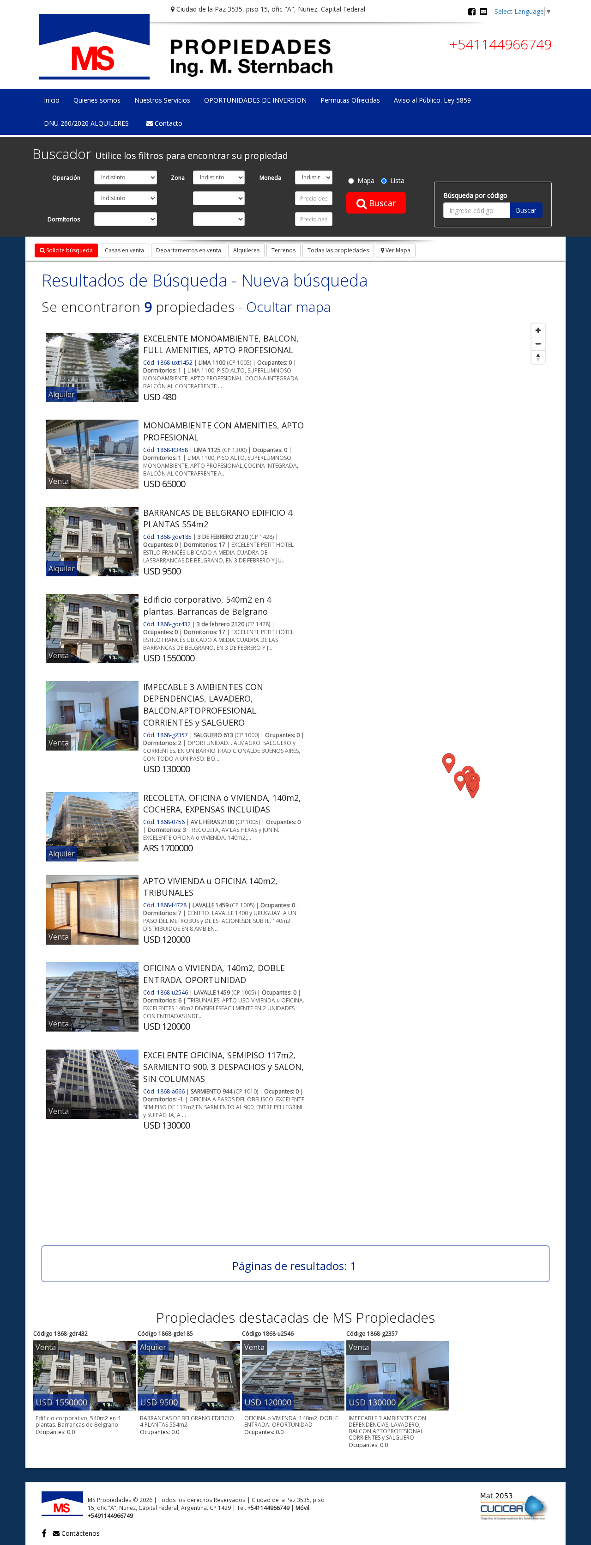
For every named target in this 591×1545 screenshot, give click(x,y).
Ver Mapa (397, 250)
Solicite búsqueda (69, 250)
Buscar (381, 202)
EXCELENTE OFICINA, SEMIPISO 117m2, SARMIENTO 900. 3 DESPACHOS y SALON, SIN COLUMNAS (223, 1067)
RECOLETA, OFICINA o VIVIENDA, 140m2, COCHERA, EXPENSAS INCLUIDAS (222, 803)
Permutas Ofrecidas (350, 100)
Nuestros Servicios (162, 100)
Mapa (365, 180)
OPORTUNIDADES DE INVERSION (255, 100)
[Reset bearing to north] (538, 357)
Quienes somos (97, 100)
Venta (58, 481)
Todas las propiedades (338, 250)
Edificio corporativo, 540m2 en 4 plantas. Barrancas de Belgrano (207, 605)
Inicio (52, 100)
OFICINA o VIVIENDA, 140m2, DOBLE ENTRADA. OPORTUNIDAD (214, 973)
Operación (66, 177)
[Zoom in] (538, 330)
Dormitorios (64, 219)
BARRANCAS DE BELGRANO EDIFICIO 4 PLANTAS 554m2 (187, 1421)
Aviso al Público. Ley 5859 (432, 100)
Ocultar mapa (288, 306)
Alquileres (246, 250)
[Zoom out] (538, 343)
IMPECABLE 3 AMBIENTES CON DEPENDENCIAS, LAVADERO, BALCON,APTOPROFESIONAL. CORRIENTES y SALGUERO (203, 704)
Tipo (74, 198)
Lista (397, 180)
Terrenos (283, 250)
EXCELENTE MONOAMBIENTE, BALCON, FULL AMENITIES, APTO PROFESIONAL (221, 344)
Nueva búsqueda (304, 280)
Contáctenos (80, 1533)
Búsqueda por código (475, 195)
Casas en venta (124, 250)
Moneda (270, 177)
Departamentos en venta (188, 250)
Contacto (167, 123)
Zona (178, 177)
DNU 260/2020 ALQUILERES (86, 123)
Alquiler (61, 394)
